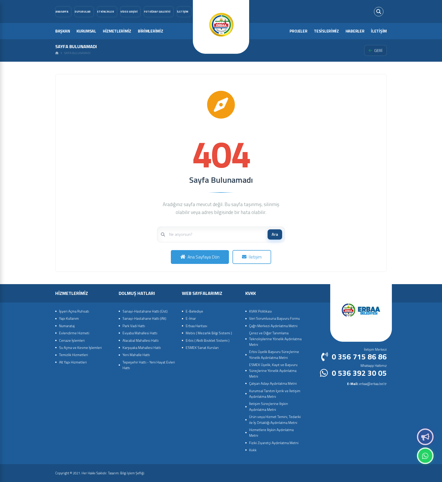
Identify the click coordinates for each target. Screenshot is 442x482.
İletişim (255, 256)
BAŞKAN (62, 31)
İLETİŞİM (379, 31)
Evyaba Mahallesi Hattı (140, 333)
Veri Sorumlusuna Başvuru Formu (274, 318)
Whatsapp (425, 455)
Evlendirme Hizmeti (74, 333)
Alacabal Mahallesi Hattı (141, 340)
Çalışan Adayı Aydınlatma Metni (273, 383)
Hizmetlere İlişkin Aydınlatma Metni (271, 432)
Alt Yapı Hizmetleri (73, 362)
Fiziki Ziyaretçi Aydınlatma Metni (274, 442)
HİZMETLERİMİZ (117, 31)
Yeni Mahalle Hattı (136, 354)
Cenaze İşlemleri (72, 340)
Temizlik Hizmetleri (73, 354)
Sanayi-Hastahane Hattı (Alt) (144, 318)
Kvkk (253, 450)
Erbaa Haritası (196, 325)
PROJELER (298, 31)
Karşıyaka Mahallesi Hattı (142, 347)
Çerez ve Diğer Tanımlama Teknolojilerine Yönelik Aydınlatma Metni (275, 338)
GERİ (378, 50)
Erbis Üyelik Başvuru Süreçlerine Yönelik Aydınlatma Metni (274, 354)
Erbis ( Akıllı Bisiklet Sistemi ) (207, 340)
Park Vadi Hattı (134, 325)
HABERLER (355, 31)
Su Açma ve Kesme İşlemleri (80, 347)
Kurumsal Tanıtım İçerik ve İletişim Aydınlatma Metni (274, 393)
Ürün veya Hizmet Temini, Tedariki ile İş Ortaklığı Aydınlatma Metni (275, 419)
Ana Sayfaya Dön (203, 256)
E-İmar (191, 318)
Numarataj (67, 325)
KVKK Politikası (260, 311)
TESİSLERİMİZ (326, 31)
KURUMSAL (86, 31)
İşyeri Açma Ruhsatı (74, 311)
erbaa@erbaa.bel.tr (367, 383)
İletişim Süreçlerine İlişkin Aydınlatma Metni (268, 406)
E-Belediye (194, 311)
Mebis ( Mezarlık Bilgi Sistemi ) (209, 333)
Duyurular (425, 437)
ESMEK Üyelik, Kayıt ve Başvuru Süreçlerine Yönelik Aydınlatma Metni (273, 370)
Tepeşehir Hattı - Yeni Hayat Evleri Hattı (149, 364)
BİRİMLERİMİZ (150, 31)
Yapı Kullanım (69, 318)
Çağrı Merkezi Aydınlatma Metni (273, 325)
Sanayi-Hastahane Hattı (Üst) (145, 311)
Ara (275, 234)
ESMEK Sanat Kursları (202, 347)
